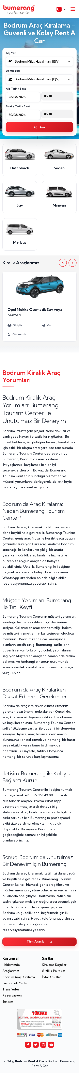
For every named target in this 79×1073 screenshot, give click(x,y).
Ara (42, 127)
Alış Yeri (11, 53)
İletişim (7, 1002)
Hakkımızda (11, 965)
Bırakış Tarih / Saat (18, 106)
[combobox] (39, 62)
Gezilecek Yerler (15, 983)
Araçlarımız (10, 971)
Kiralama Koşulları (54, 965)
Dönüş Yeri (13, 70)
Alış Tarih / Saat (16, 88)
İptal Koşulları (52, 977)
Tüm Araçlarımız (39, 941)
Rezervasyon (12, 995)
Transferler (10, 989)
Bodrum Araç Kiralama (18, 977)
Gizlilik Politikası (54, 971)
